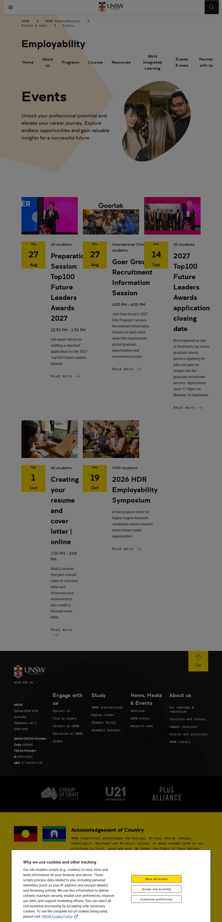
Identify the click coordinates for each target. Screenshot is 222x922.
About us (47, 62)
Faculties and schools (187, 719)
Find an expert (65, 718)
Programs (70, 62)
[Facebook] (182, 20)
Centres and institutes (188, 734)
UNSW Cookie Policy (60, 916)
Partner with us (206, 62)
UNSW (25, 21)
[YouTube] (193, 20)
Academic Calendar (106, 730)
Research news (142, 726)
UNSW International (107, 707)
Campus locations (183, 727)
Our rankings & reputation (181, 709)
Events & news (34, 25)
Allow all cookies (156, 879)
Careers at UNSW (66, 726)
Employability (53, 44)
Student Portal (103, 722)
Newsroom (137, 711)
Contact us (61, 711)
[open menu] (11, 7)
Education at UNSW (67, 733)
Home (27, 62)
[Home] (111, 7)
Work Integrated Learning (152, 63)
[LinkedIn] (159, 20)
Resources (121, 62)
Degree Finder (102, 715)
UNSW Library (179, 742)
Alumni (58, 741)
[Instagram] (170, 20)
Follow (147, 21)
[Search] (212, 7)
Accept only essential (156, 889)
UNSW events (140, 718)
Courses (95, 62)
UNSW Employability (62, 21)
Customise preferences (156, 899)
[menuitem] (28, 63)
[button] (198, 661)
